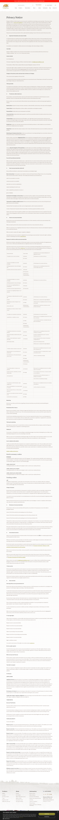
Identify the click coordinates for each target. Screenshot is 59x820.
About (34, 7)
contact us (23, 248)
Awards (17, 793)
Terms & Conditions (33, 801)
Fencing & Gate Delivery (34, 796)
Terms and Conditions (18, 22)
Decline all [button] (46, 816)
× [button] (57, 811)
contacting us (23, 236)
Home (16, 7)
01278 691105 (48, 791)
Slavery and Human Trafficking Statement (35, 805)
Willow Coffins (19, 798)
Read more (21, 817)
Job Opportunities (19, 801)
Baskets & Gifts (5, 799)
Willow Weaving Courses (21, 796)
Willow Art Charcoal (6, 801)
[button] (20, 818)
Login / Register (49, 5)
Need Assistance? (38, 5)
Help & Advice (27, 7)
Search (32, 6)
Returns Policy (32, 793)
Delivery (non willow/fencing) (35, 798)
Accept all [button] (47, 813)
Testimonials (45, 7)
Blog (50, 7)
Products (20, 7)
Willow (3, 793)
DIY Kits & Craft (5, 796)
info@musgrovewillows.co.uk (38, 61)
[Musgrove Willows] (5, 6)
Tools (3, 798)
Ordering (31, 799)
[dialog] (29, 815)
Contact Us (55, 7)
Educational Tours (19, 799)
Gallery (39, 7)
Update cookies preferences (12, 451)
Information (33, 791)
